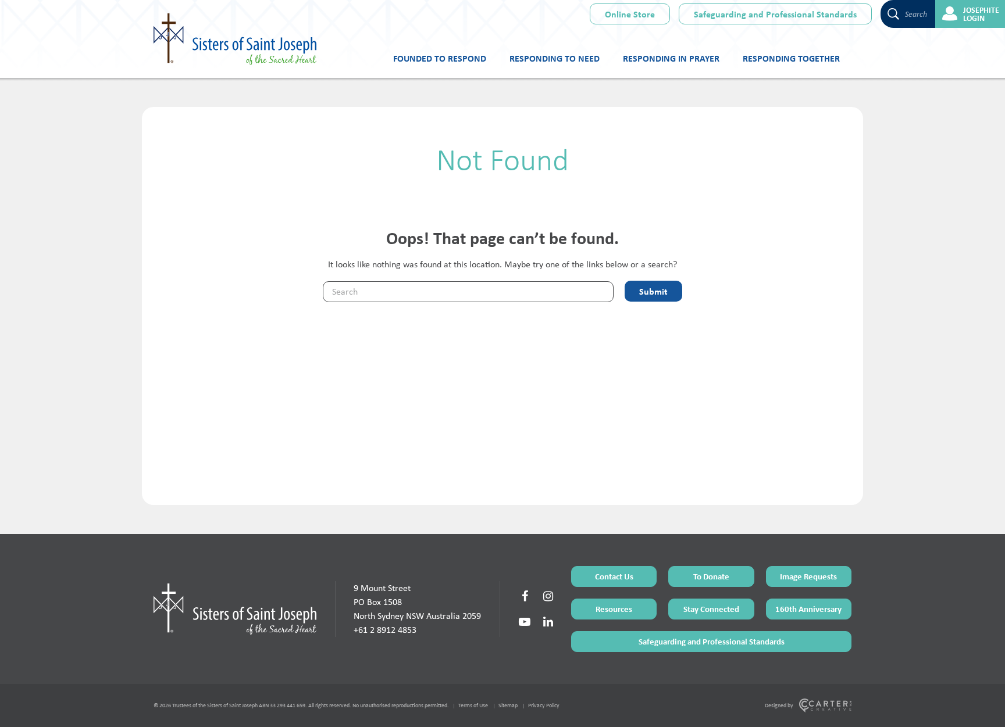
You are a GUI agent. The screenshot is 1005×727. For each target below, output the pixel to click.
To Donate (711, 576)
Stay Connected (711, 609)
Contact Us (614, 576)
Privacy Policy (543, 705)
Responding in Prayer (671, 58)
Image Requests (808, 576)
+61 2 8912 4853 (385, 630)
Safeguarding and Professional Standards (775, 14)
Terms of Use (473, 705)
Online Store (630, 14)
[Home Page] (235, 609)
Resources (614, 609)
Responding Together (791, 58)
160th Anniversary (808, 609)
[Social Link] (524, 596)
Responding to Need (554, 58)
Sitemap (508, 705)
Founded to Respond (439, 58)
